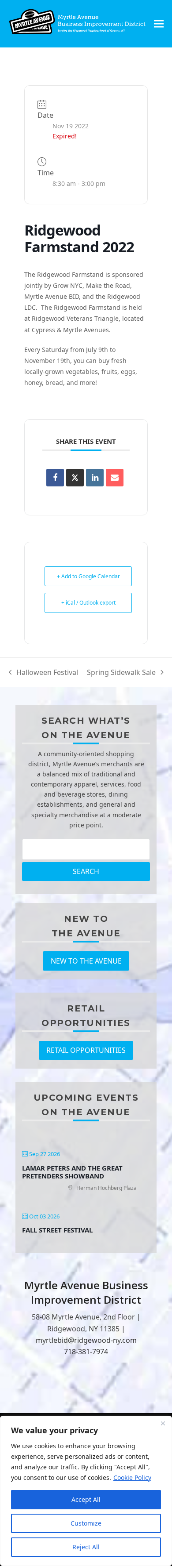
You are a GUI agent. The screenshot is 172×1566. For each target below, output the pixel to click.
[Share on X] (75, 477)
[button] (159, 23)
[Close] (162, 1423)
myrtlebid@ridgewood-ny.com (86, 1340)
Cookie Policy (132, 1477)
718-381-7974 (86, 1351)
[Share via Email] (114, 477)
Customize (86, 1523)
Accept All (86, 1499)
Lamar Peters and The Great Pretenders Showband (72, 1172)
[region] (86, 1491)
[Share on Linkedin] (95, 477)
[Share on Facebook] (55, 477)
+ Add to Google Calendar (88, 576)
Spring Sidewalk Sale (121, 672)
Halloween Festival (44, 672)
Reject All (86, 1547)
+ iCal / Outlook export (88, 602)
